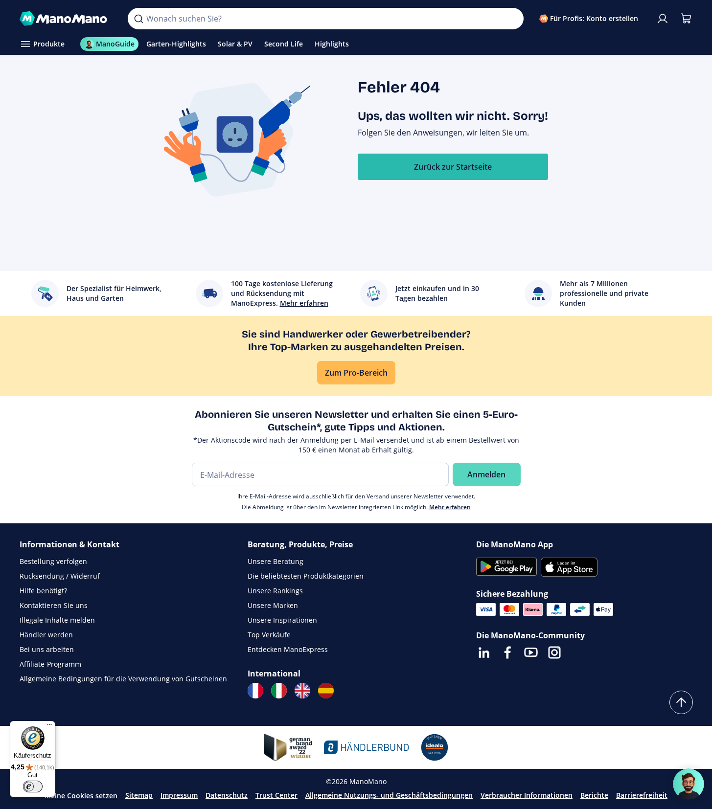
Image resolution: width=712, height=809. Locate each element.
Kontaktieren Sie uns (54, 605)
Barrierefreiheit (641, 795)
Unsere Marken (273, 605)
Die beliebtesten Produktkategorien (306, 576)
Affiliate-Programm (50, 664)
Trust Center (276, 795)
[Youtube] (531, 652)
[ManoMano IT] (279, 690)
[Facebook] (507, 652)
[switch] (33, 786)
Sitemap (139, 795)
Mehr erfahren (450, 507)
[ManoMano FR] (255, 690)
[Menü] (49, 727)
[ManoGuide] (688, 784)
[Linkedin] (484, 652)
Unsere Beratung (275, 561)
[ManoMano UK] (302, 690)
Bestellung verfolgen (53, 561)
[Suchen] (138, 18)
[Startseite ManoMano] (66, 18)
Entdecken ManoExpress (288, 649)
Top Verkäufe (269, 634)
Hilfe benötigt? (43, 590)
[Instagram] (554, 652)
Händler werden (46, 634)
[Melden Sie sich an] (662, 18)
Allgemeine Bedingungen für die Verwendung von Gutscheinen (123, 678)
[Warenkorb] (686, 18)
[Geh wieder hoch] (681, 702)
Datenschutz (227, 795)
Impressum (179, 795)
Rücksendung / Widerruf (60, 576)
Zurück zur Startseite (453, 166)
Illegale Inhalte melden (57, 620)
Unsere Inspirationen (282, 620)
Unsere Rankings (275, 590)
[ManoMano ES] (326, 690)
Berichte (594, 795)
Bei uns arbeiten (47, 649)
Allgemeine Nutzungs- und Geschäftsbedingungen (389, 795)
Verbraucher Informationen (527, 795)
